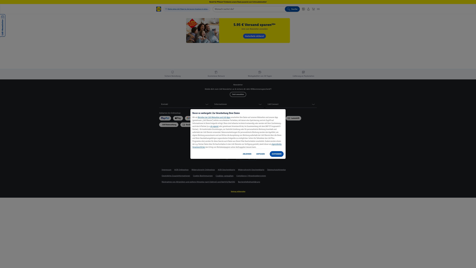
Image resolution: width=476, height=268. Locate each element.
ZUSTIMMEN (277, 154)
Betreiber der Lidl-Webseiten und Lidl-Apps (214, 117)
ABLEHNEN (247, 154)
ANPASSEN (260, 154)
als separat (214, 126)
